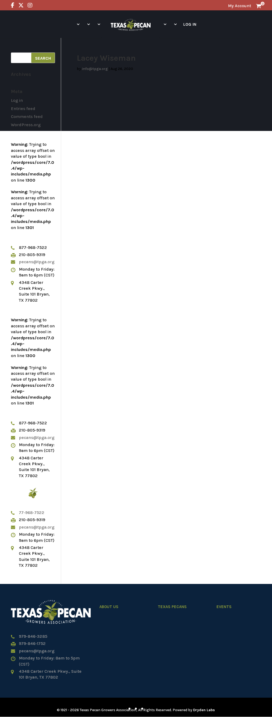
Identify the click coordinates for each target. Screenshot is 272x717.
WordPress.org (26, 124)
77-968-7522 (31, 512)
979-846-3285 (33, 636)
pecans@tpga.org (36, 261)
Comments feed (27, 116)
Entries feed (23, 108)
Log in (17, 100)
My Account (239, 5)
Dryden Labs (204, 710)
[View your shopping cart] (258, 5)
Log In (190, 24)
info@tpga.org (95, 69)
